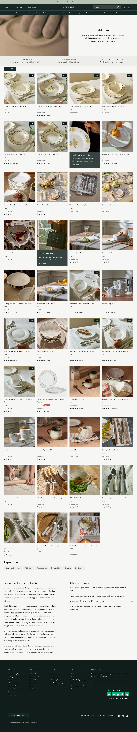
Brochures (53, 674)
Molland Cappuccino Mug (45, 450)
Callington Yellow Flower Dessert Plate (49, 106)
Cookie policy (100, 715)
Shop (6, 7)
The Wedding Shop (56, 683)
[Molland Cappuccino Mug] (52, 432)
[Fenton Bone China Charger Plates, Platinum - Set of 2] (52, 381)
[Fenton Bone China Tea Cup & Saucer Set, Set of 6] (19, 381)
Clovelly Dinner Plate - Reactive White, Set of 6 (18, 205)
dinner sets (15, 613)
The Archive (117, 13)
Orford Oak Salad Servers (77, 498)
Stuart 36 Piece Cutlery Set (110, 450)
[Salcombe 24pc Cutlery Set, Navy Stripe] (117, 480)
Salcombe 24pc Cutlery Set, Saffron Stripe (50, 498)
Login (72, 683)
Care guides (33, 680)
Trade (31, 686)
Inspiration (20, 7)
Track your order (34, 677)
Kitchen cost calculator (78, 686)
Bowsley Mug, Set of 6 (109, 304)
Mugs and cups (14, 619)
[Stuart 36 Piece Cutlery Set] (117, 432)
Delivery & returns (35, 674)
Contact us (74, 674)
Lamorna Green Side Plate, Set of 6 (80, 106)
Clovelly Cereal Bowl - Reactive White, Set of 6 (116, 399)
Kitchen (16, 13)
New (100, 13)
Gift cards (32, 683)
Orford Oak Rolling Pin (11, 498)
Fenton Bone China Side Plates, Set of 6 (82, 351)
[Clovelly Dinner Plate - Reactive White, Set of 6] (19, 187)
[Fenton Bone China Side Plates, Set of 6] (85, 333)
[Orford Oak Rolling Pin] (19, 480)
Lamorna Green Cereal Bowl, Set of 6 (113, 106)
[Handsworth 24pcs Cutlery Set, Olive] (19, 527)
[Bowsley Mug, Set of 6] (117, 285)
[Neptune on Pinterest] (123, 716)
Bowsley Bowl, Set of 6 (11, 450)
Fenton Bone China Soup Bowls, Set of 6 (115, 351)
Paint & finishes (91, 13)
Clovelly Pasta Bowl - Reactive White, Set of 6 (18, 304)
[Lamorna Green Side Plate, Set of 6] (85, 88)
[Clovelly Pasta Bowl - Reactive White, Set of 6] (19, 285)
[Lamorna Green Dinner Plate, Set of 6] (19, 88)
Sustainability (12, 686)
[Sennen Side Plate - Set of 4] (117, 187)
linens (29, 649)
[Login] (124, 7)
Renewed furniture (14, 689)
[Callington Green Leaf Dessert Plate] (52, 136)
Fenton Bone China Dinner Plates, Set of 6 (17, 351)
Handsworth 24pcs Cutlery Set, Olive (15, 546)
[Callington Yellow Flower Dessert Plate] (52, 88)
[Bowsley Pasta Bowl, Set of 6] (52, 285)
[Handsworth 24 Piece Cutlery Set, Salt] (52, 527)
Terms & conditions (87, 715)
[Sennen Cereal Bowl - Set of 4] (19, 235)
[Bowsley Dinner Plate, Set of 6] (85, 235)
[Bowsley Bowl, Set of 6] (19, 432)
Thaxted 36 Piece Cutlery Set (78, 205)
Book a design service (78, 680)
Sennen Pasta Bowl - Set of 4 (45, 351)
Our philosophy (13, 674)
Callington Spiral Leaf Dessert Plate (15, 154)
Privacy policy (112, 715)
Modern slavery (13, 695)
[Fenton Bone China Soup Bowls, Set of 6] (117, 333)
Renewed (107, 13)
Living (38, 13)
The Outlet (33, 689)
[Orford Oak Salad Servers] (85, 480)
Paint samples (54, 680)
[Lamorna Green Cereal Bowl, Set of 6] (117, 88)
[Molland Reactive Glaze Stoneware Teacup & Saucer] (85, 527)
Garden (24, 13)
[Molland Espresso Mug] (85, 381)
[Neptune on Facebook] (119, 716)
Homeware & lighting (76, 13)
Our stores (11, 680)
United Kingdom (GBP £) (17, 715)
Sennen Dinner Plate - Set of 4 (46, 205)
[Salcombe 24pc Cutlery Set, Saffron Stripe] (52, 480)
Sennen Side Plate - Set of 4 (110, 205)
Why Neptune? (32, 7)
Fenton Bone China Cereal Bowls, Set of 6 (83, 304)
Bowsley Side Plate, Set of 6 (110, 253)
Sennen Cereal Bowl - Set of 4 (13, 253)
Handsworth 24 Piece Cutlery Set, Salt (48, 546)
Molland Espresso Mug (77, 399)
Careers (73, 689)
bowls (30, 616)
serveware (38, 649)
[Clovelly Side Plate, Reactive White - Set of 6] (117, 136)
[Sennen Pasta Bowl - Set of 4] (52, 333)
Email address (97, 681)
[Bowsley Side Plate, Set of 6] (117, 235)
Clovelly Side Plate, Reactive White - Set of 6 (116, 154)
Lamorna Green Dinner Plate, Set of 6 (15, 106)
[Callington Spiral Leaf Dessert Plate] (19, 136)
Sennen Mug (73, 450)
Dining (31, 13)
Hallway (63, 13)
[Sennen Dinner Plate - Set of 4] (52, 187)
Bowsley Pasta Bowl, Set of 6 (46, 304)
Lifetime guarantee (14, 683)
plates (22, 616)
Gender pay (12, 692)
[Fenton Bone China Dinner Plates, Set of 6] (19, 333)
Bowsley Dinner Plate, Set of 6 (79, 253)
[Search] (118, 7)
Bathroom (55, 13)
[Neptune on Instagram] (127, 716)
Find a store (75, 677)
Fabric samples (55, 677)
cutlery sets (27, 622)
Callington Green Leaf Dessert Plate (48, 154)
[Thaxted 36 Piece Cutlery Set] (85, 187)
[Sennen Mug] (85, 432)
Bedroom (46, 13)
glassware (22, 649)
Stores (12, 7)
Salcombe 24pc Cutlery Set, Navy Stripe (114, 498)
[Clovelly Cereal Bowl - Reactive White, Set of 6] (117, 381)
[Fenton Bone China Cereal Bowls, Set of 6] (85, 285)
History (10, 677)
